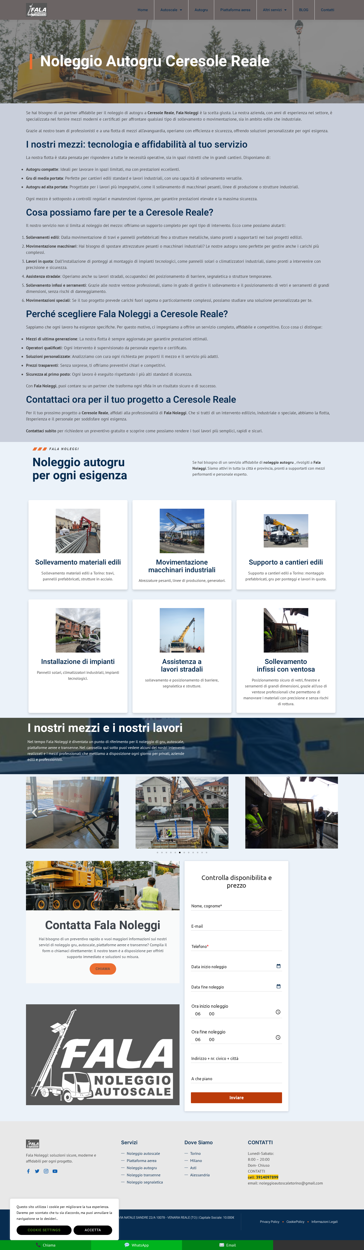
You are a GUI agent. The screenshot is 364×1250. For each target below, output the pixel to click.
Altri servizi (272, 10)
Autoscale (168, 10)
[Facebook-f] (28, 1171)
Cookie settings (44, 1230)
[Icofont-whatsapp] (64, 1171)
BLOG (303, 10)
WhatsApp (140, 1245)
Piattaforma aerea (235, 10)
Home (143, 10)
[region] (64, 1219)
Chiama (103, 968)
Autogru (201, 10)
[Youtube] (55, 1171)
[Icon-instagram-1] (46, 1171)
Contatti (327, 10)
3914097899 (267, 1177)
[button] (34, 812)
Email (231, 1245)
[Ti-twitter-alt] (37, 1171)
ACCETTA (93, 1230)
